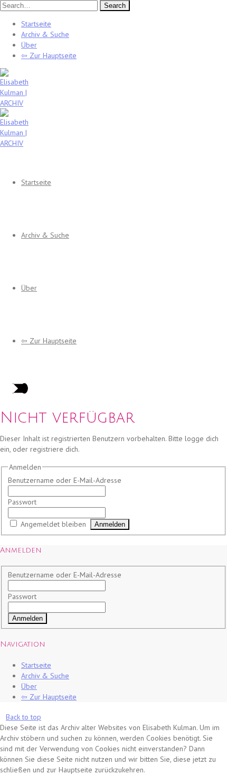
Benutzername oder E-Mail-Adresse (64, 480)
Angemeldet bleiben (53, 524)
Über (29, 45)
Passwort (22, 502)
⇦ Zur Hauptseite (49, 55)
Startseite (36, 24)
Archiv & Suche (45, 34)
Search (115, 6)
